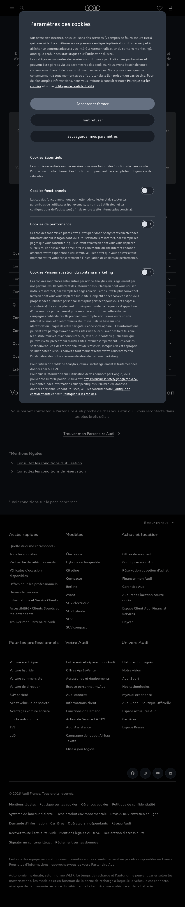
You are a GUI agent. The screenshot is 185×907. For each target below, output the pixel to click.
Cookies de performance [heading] (51, 224)
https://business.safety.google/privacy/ (111, 379)
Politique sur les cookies (79, 394)
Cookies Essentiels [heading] (46, 157)
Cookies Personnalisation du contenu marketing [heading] (71, 272)
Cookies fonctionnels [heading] (48, 190)
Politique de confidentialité (74, 86)
